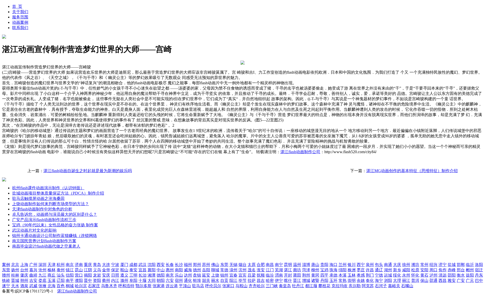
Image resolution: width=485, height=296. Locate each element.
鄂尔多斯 (143, 286)
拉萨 (252, 280)
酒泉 (24, 286)
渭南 (279, 275)
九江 (42, 275)
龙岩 (97, 275)
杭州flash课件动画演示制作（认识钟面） (48, 188)
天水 (15, 286)
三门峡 (272, 286)
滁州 (124, 280)
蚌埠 (197, 280)
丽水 (215, 280)
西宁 (361, 264)
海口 (333, 264)
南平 (70, 280)
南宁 (279, 264)
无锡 (233, 264)
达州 (188, 275)
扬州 (15, 270)
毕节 (242, 280)
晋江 (297, 280)
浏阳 (388, 280)
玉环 (333, 280)
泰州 (61, 270)
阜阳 (133, 280)
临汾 (270, 275)
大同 (152, 280)
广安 (461, 280)
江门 (270, 270)
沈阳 (152, 264)
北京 (15, 264)
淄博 (306, 264)
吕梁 (252, 275)
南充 (170, 275)
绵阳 (342, 270)
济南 (79, 264)
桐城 (70, 286)
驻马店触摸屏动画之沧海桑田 (38, 198)
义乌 (97, 270)
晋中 (88, 280)
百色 (61, 286)
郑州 (197, 264)
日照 (115, 275)
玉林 (352, 275)
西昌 (443, 280)
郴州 (470, 270)
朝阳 (161, 280)
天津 (51, 264)
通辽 (379, 270)
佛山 (215, 264)
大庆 (397, 264)
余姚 (361, 280)
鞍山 (124, 270)
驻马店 (198, 286)
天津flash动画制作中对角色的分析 (42, 209)
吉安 (33, 280)
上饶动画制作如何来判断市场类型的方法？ (50, 204)
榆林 (51, 270)
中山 (161, 270)
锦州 (224, 275)
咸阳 (406, 270)
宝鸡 (324, 270)
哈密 (270, 280)
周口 (433, 270)
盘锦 (197, 275)
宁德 (379, 275)
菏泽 (306, 270)
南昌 (270, 264)
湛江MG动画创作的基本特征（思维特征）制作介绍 (412, 171)
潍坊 (415, 264)
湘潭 (152, 275)
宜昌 (142, 270)
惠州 (170, 270)
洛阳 (479, 264)
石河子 (381, 286)
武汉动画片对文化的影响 (34, 230)
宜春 (233, 275)
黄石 (424, 275)
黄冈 (315, 275)
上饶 (215, 275)
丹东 (479, 275)
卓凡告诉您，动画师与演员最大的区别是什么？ (54, 214)
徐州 (406, 264)
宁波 (115, 264)
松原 (415, 270)
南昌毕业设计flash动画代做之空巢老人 (46, 246)
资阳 (97, 280)
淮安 (261, 270)
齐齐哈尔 (257, 286)
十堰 (142, 280)
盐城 (452, 264)
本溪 (342, 275)
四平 (324, 275)
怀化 (415, 275)
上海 (24, 264)
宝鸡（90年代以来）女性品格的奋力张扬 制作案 (55, 225)
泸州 (433, 275)
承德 (333, 275)
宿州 (179, 280)
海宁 (379, 280)
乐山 (179, 275)
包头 (379, 264)
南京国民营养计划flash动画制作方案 (44, 241)
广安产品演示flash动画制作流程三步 (44, 220)
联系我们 (20, 27)
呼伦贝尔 (213, 286)
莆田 (297, 275)
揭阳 (88, 275)
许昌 (370, 270)
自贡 (224, 280)
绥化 (397, 275)
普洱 (415, 280)
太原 (252, 264)
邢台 (461, 270)
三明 (133, 275)
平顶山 (185, 286)
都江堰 (311, 286)
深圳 (42, 264)
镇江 (70, 270)
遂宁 (6, 286)
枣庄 (361, 270)
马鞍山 (241, 286)
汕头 (61, 275)
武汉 (142, 264)
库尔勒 (355, 286)
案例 (6, 264)
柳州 (315, 270)
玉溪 (51, 280)
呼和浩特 (126, 286)
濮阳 (79, 280)
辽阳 (61, 280)
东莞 (224, 264)
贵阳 (324, 264)
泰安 (133, 270)
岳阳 (206, 270)
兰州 (342, 264)
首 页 (17, 6)
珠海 (333, 270)
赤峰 (452, 270)
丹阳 (324, 280)
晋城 (15, 280)
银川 (352, 264)
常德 (224, 270)
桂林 (15, 275)
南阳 (179, 270)
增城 (306, 280)
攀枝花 (324, 286)
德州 (197, 270)
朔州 (24, 280)
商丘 (51, 275)
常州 (424, 264)
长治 (142, 275)
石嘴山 (407, 286)
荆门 (370, 275)
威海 (188, 270)
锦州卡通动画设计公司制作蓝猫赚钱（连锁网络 (54, 235)
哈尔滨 (81, 286)
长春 (170, 264)
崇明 (352, 280)
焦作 (443, 270)
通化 (188, 280)
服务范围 (20, 17)
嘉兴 (33, 270)
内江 (115, 280)
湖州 (388, 270)
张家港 (159, 286)
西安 (161, 264)
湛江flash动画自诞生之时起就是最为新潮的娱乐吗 (87, 171)
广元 (470, 280)
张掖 (42, 286)
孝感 (361, 275)
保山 (424, 280)
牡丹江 (298, 286)
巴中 (479, 280)
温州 (297, 264)
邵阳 (452, 275)
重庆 (88, 264)
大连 (106, 264)
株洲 (352, 270)
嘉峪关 (394, 286)
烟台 (242, 264)
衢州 (106, 280)
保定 (115, 270)
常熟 (342, 280)
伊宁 (279, 280)
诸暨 (315, 280)
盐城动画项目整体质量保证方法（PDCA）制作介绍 (58, 193)
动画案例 (20, 22)
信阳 (70, 275)
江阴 (88, 270)
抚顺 (261, 275)
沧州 (42, 270)
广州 (33, 264)
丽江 (406, 280)
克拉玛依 (339, 286)
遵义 (124, 275)
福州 (188, 264)
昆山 (79, 270)
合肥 (261, 264)
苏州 (206, 264)
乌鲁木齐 (109, 286)
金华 (106, 270)
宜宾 (242, 275)
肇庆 (24, 275)
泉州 (370, 264)
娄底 (42, 280)
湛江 (288, 270)
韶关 (206, 280)
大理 (397, 280)
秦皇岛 (285, 286)
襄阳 (152, 270)
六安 (170, 280)
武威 (33, 286)
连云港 (172, 286)
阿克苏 (368, 286)
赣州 (6, 275)
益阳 (470, 275)
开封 (288, 275)
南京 (70, 264)
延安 (206, 275)
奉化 (370, 280)
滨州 (242, 270)
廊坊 (297, 270)
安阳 (424, 270)
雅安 (452, 280)
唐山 (315, 264)
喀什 (288, 280)
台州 (24, 270)
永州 (406, 275)
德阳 (161, 275)
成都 (133, 264)
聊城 (215, 270)
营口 (79, 275)
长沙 (179, 264)
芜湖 (279, 270)
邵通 (433, 280)
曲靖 (33, 275)
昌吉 (261, 280)
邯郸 (461, 264)
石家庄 (94, 286)
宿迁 (479, 270)
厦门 (124, 264)
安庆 (106, 275)
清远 (443, 275)
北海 (51, 286)
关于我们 (20, 12)
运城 (388, 275)
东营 (6, 270)
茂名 (252, 270)
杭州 (61, 264)
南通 (388, 264)
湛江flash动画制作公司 (300, 152)
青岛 (97, 264)
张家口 (228, 286)
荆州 (306, 275)
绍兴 (433, 264)
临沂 (470, 264)
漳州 (233, 270)
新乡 (397, 270)
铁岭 (6, 280)
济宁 (443, 264)
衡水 (461, 275)
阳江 (233, 280)
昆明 (288, 264)
